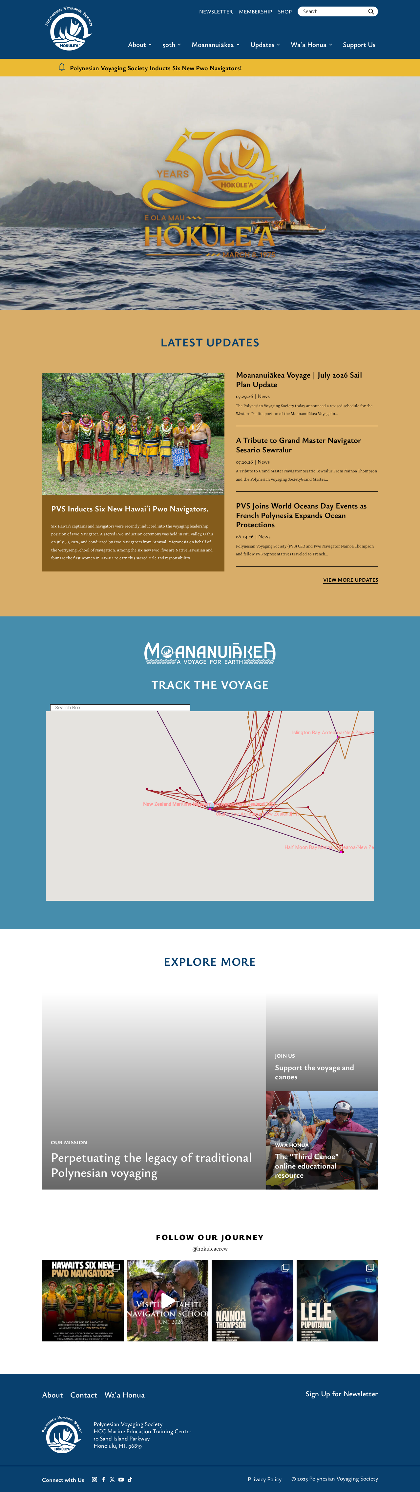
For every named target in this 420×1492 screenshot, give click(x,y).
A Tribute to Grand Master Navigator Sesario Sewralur (298, 444)
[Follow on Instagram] (94, 1479)
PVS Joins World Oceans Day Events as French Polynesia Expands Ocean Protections (301, 515)
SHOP (285, 11)
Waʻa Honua (308, 45)
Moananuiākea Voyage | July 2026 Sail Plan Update (299, 379)
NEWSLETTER (216, 11)
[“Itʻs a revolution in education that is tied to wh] (168, 1300)
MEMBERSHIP (255, 11)
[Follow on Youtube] (121, 1479)
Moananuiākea (213, 45)
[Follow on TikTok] (130, 1479)
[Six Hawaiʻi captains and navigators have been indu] (83, 1300)
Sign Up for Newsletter (341, 1393)
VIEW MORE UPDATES (350, 579)
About (137, 45)
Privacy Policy (265, 1479)
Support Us (359, 45)
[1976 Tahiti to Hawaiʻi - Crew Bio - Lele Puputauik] (337, 1300)
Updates (262, 45)
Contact (83, 1395)
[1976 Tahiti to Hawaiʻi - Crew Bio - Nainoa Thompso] (252, 1300)
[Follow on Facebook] (103, 1479)
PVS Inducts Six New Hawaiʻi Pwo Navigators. (129, 508)
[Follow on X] (112, 1479)
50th (168, 45)
